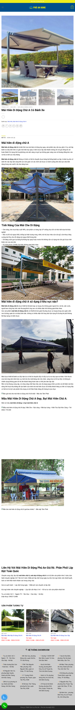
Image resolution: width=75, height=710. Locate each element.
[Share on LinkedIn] (20, 126)
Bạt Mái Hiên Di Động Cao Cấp (60, 635)
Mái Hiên (13, 107)
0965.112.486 (5, 640)
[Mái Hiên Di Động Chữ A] (37, 620)
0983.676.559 (15, 640)
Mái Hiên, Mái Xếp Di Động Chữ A (11, 635)
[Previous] (5, 51)
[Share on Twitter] (10, 126)
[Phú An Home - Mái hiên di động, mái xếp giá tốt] (37, 7)
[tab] (3, 138)
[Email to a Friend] (13, 126)
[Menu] (2, 7)
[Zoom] (4, 85)
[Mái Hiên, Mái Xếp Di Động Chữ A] (12, 620)
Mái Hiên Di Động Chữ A (25, 107)
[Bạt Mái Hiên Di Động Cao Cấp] (62, 620)
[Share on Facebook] (6, 126)
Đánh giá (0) (11, 137)
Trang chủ (5, 107)
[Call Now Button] (4, 706)
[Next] (69, 51)
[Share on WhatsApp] (3, 126)
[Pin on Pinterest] (17, 126)
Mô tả (3, 137)
